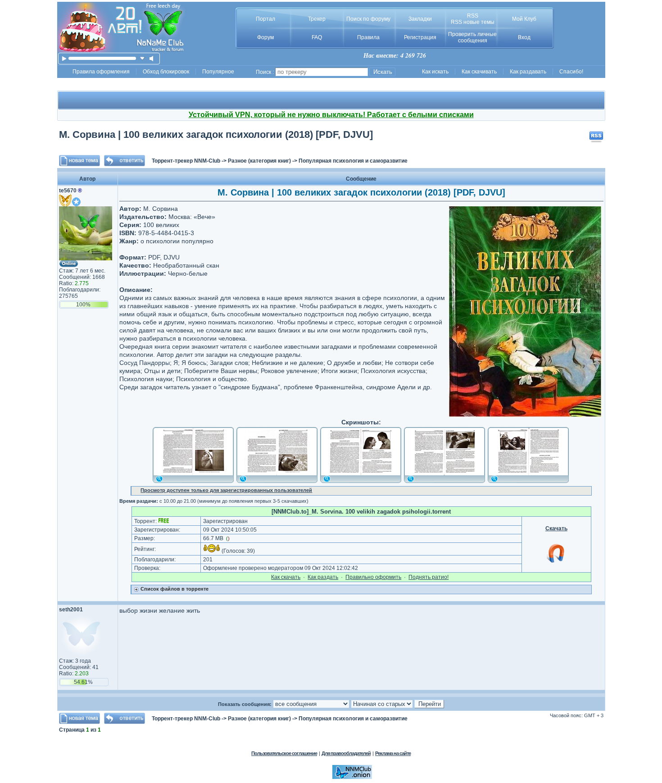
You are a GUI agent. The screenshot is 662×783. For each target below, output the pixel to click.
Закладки (420, 19)
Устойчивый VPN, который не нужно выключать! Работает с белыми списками (331, 114)
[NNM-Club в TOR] (352, 777)
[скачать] (142, 58)
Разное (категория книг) (259, 161)
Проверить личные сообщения (472, 37)
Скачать (556, 528)
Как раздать (323, 577)
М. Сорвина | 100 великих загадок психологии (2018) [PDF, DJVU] (216, 134)
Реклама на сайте (393, 753)
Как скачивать (479, 71)
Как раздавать (528, 71)
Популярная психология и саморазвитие (353, 161)
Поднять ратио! (428, 577)
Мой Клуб (524, 19)
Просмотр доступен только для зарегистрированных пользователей (226, 490)
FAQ (317, 37)
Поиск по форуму (368, 19)
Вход (524, 37)
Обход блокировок (166, 71)
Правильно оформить (373, 577)
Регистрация (420, 37)
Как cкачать (285, 577)
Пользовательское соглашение (284, 753)
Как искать (435, 71)
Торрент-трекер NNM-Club (186, 161)
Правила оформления (101, 71)
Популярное (218, 71)
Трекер (317, 19)
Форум (265, 37)
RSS (472, 16)
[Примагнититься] (556, 562)
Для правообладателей (346, 753)
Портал (265, 19)
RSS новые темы (472, 22)
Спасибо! (571, 71)
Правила (368, 37)
